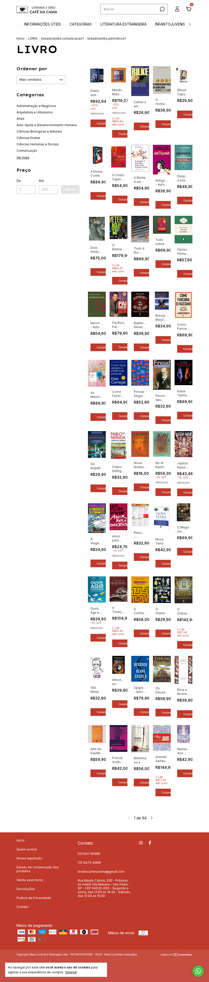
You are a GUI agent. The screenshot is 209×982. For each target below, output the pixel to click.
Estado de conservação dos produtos (38, 869)
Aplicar (70, 189)
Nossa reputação (29, 858)
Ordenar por (32, 68)
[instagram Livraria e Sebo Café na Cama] (141, 843)
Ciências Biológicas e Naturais (39, 131)
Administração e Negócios (36, 106)
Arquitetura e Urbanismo (35, 112)
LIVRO (32, 38)
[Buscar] (161, 9)
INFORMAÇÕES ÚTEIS (42, 24)
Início (20, 38)
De (19, 181)
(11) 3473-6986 (89, 863)
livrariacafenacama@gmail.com (101, 871)
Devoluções (26, 889)
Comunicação (27, 150)
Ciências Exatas (28, 138)
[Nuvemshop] (176, 955)
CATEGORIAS (81, 24)
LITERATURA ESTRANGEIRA (123, 24)
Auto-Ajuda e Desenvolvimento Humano (47, 125)
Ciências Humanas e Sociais (38, 144)
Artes (20, 119)
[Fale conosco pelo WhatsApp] (198, 971)
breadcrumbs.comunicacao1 (62, 38)
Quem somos (27, 849)
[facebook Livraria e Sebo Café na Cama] (150, 843)
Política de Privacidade (34, 898)
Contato (23, 907)
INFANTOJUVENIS (170, 24)
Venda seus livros (30, 880)
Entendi (71, 972)
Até (41, 181)
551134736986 (89, 854)
